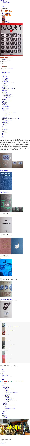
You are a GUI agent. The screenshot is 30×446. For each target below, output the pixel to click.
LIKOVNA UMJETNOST (5, 102)
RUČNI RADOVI (5, 85)
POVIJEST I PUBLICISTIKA (6, 13)
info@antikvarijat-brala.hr (5, 375)
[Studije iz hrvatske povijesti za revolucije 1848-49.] (6, 233)
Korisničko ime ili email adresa (5, 439)
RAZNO (6, 402)
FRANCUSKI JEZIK (6, 121)
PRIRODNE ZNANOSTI (5, 109)
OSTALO (6, 113)
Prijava (5, 442)
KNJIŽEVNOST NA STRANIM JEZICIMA (8, 96)
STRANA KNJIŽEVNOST (6, 100)
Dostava (3, 378)
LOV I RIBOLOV (5, 79)
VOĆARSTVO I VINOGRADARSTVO (8, 82)
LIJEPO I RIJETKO (4, 71)
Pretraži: (3, 383)
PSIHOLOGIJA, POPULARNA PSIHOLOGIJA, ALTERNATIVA (10, 118)
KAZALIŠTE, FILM (7, 394)
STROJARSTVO (5, 132)
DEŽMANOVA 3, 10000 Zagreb (6, 374)
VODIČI (6, 115)
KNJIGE (3, 386)
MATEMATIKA (5, 117)
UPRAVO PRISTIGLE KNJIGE (6, 72)
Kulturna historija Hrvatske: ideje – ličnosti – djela (6, 299)
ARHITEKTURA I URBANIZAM (6, 75)
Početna (1, 13)
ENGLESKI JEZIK (7, 97)
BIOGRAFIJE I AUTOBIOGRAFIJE (8, 94)
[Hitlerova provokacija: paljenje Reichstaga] (3, 18)
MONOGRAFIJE (5, 104)
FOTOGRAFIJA (7, 393)
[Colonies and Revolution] (3, 22)
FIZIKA (4, 111)
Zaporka (2, 440)
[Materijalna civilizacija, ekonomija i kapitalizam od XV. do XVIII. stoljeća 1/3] (11, 212)
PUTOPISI (6, 114)
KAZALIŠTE (5, 92)
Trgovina (3, 370)
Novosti (3, 412)
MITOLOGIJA (7, 398)
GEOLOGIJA (5, 116)
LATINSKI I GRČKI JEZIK (6, 123)
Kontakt (3, 6)
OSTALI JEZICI (7, 98)
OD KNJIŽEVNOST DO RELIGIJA (6, 395)
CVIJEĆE (4, 77)
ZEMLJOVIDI (6, 410)
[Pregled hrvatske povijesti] (6, 317)
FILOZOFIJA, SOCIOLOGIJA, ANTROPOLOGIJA (8, 88)
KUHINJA (4, 84)
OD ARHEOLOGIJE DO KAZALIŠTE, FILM (6, 20)
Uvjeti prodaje (3, 5)
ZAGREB (3, 134)
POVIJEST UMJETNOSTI (6, 105)
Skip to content (2, 0)
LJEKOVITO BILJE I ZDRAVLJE (6, 106)
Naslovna (3, 369)
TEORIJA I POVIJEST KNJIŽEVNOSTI (10, 408)
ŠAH (2, 126)
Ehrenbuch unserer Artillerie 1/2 (4, 170)
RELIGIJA (3, 119)
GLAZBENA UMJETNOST (5, 89)
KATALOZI (4, 103)
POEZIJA (4, 99)
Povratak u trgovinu (4, 59)
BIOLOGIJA (4, 110)
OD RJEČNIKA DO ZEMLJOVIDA (5, 404)
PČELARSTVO (5, 80)
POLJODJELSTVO (5, 81)
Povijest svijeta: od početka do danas (4, 192)
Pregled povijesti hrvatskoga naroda (4, 256)
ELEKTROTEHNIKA (6, 129)
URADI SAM (5, 86)
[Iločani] (6, 275)
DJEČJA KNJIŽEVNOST (6, 95)
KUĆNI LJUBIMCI (5, 78)
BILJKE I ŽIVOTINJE (7, 22)
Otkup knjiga (3, 371)
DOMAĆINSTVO (4, 83)
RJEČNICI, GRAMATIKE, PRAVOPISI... (7, 120)
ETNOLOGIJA (4, 87)
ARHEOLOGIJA (6, 21)
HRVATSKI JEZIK (5, 122)
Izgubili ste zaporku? (2, 443)
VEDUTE (3, 133)
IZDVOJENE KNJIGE (4, 90)
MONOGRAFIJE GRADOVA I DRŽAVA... (10, 112)
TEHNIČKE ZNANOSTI (5, 128)
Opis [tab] (2, 136)
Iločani (1, 278)
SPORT (3, 127)
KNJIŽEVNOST (4, 93)
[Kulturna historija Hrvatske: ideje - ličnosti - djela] (6, 296)
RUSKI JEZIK (5, 125)
